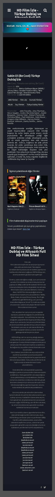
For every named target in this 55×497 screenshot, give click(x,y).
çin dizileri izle (28, 435)
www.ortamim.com (28, 467)
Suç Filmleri (19, 104)
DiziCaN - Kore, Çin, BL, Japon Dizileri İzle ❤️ (27, 27)
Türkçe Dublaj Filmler (35, 104)
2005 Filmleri (13, 100)
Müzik (10, 104)
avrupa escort (28, 462)
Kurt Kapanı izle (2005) (17, 206)
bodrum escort (28, 465)
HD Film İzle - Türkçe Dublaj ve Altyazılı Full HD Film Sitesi (27, 16)
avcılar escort (27, 445)
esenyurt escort (27, 442)
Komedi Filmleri (35, 100)
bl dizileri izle (27, 437)
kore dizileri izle (27, 432)
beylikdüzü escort (27, 440)
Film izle (23, 100)
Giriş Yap (26, 229)
